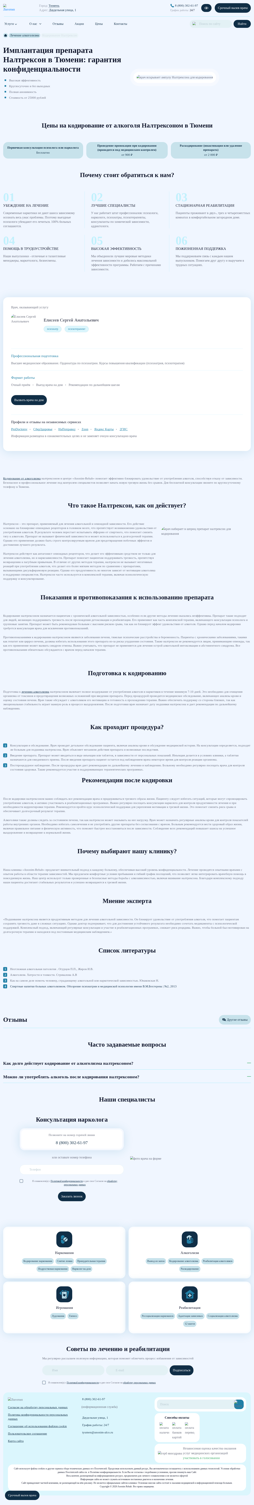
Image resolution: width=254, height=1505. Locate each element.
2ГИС (124, 429)
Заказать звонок (72, 1196)
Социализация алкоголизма (223, 1315)
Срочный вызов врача (233, 8)
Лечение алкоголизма (24, 35)
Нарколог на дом (81, 1268)
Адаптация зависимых (190, 1315)
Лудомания (58, 1315)
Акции (79, 23)
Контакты (120, 23)
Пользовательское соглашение (27, 1433)
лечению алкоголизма (35, 691)
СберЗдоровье (42, 429)
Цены (99, 23)
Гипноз (73, 1315)
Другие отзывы (237, 1019)
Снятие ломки (64, 1261)
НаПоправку (67, 429)
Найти (242, 23)
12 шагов (190, 1323)
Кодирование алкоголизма (183, 1261)
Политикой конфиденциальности (67, 1181)
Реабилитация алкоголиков (217, 1261)
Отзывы (58, 23)
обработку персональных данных (139, 1382)
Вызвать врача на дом (29, 400)
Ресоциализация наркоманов (157, 1315)
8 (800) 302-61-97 (186, 5)
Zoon (85, 429)
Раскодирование (190, 1268)
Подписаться (181, 1370)
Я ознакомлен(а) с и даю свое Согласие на (74, 1181)
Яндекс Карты (104, 429)
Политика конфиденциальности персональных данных (38, 1416)
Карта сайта (16, 1441)
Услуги (9, 23)
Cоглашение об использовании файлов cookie (37, 1426)
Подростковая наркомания (52, 1268)
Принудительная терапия (91, 1261)
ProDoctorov (19, 429)
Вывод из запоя (156, 1261)
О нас (33, 23)
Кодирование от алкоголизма (22, 478)
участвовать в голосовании (201, 1458)
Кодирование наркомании (37, 1261)
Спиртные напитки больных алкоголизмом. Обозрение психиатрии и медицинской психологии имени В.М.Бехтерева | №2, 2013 (93, 986)
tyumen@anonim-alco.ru (97, 1432)
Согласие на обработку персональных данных (38, 1407)
